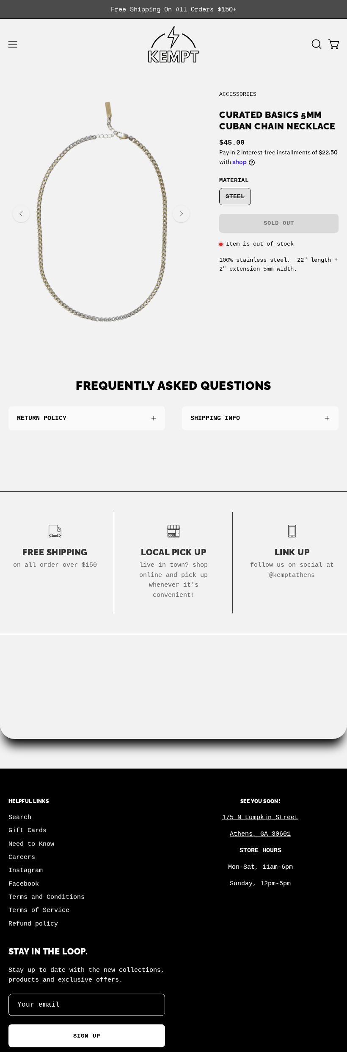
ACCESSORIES (237, 94)
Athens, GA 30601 (260, 834)
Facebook (23, 884)
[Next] (181, 213)
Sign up (86, 1035)
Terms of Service (38, 911)
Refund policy (33, 924)
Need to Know (31, 844)
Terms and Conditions (46, 897)
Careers (21, 857)
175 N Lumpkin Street (260, 817)
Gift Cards (27, 831)
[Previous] (21, 213)
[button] (316, 44)
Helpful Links (28, 801)
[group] (173, 9)
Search (19, 817)
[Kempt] (173, 44)
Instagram (25, 871)
